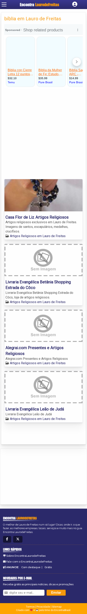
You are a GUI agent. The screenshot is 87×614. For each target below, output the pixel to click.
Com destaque (30, 567)
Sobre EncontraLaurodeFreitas (26, 555)
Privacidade (43, 606)
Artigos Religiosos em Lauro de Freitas (38, 236)
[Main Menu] (4, 4)
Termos (30, 606)
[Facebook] (7, 539)
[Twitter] (17, 539)
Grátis (48, 567)
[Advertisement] (43, 134)
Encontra (39, 4)
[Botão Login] (74, 4)
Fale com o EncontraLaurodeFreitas (29, 561)
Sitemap (57, 606)
